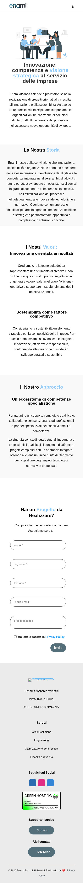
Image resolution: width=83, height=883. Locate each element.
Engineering (41, 740)
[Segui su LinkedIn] (50, 782)
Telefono (43, 852)
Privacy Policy (54, 636)
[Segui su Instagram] (41, 782)
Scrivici (43, 830)
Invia (58, 647)
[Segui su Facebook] (32, 782)
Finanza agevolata (41, 756)
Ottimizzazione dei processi (41, 748)
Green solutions (41, 731)
